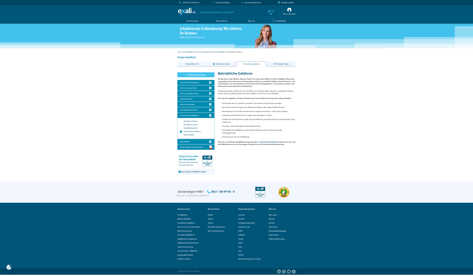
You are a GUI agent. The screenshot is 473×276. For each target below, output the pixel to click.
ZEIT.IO (240, 255)
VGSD (240, 243)
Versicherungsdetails (202, 52)
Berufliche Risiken (190, 121)
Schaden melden (287, 2)
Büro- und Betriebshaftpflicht (266, 142)
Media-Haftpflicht (188, 52)
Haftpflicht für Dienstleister (187, 243)
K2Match (241, 235)
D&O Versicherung (184, 231)
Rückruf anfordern (223, 2)
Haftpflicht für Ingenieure (187, 239)
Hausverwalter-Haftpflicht (187, 251)
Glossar (210, 223)
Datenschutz (273, 235)
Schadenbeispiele (191, 128)
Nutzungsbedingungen (277, 231)
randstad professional (246, 223)
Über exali (273, 215)
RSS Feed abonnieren (216, 231)
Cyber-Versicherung (185, 247)
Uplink (240, 239)
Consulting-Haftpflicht (186, 223)
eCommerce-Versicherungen (188, 227)
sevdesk (241, 219)
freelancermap (244, 227)
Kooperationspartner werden (249, 259)
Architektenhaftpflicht (185, 235)
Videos (210, 219)
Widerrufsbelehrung (276, 239)
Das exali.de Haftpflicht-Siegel (193, 171)
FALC (240, 251)
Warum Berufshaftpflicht (218, 52)
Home (179, 52)
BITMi (240, 231)
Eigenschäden (189, 135)
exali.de (186, 11)
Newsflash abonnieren (216, 227)
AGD (240, 247)
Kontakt (272, 223)
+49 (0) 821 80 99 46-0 (190, 2)
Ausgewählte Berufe (185, 255)
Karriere (272, 219)
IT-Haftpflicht (182, 215)
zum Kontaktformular (253, 2)
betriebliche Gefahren (192, 131)
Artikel (210, 215)
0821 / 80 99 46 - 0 (223, 191)
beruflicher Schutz (191, 124)
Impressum (273, 227)
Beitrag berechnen (197, 74)
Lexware (241, 215)
